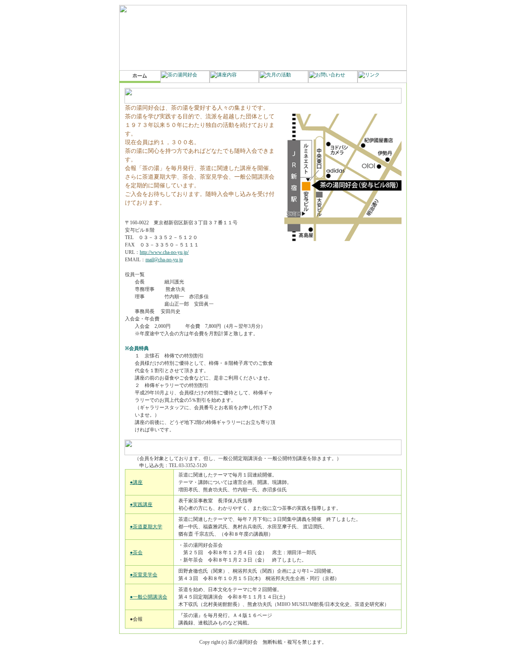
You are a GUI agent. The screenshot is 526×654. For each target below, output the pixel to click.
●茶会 (136, 552)
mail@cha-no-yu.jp (164, 260)
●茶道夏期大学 (146, 527)
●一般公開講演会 (148, 597)
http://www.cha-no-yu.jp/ (164, 252)
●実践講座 (141, 504)
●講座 (136, 482)
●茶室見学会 (143, 575)
